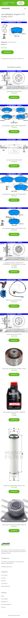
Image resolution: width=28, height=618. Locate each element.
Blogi (2, 596)
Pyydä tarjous (21, 3)
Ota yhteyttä (4, 599)
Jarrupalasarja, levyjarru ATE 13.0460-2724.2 (14, 228)
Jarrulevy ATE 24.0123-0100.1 (14, 91)
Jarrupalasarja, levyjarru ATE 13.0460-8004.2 (14, 125)
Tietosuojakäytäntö (6, 604)
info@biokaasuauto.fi (6, 566)
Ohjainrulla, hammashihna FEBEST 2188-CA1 (14, 525)
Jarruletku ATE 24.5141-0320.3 (14, 160)
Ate (15, 42)
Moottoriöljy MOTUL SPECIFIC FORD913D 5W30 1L (14, 413)
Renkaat (3, 580)
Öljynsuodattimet (5, 586)
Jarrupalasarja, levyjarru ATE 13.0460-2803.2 (14, 194)
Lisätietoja (7, 52)
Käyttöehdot (4, 601)
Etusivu (3, 19)
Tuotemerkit (11, 42)
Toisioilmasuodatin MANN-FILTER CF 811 (14, 485)
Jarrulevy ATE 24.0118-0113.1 (14, 334)
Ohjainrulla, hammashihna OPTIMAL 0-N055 (14, 368)
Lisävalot (3, 578)
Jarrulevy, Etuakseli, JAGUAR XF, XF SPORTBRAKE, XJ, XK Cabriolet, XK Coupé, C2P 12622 (14, 264)
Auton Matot (4, 575)
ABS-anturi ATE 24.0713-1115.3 (14, 300)
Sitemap (3, 607)
